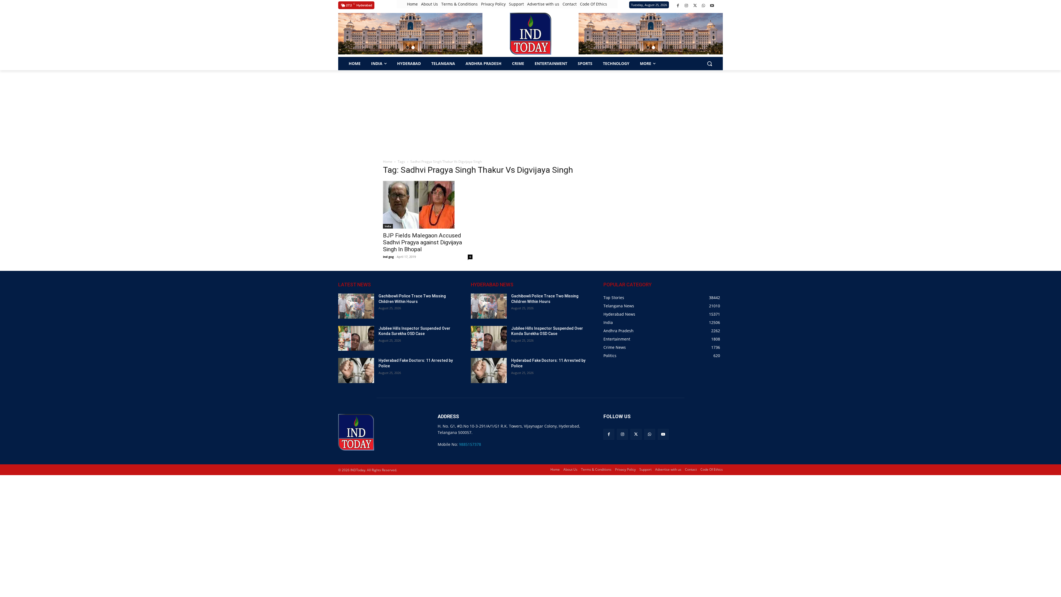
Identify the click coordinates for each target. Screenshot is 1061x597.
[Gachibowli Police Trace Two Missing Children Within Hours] (356, 306)
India (388, 226)
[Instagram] (686, 6)
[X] (695, 6)
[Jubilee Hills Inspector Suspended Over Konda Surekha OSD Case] (356, 338)
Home (387, 161)
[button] (407, 47)
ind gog (388, 257)
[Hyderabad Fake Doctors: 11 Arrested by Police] (356, 370)
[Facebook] (678, 6)
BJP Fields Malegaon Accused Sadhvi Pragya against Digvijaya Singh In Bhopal (422, 242)
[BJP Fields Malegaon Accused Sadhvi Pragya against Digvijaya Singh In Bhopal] (427, 204)
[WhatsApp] (704, 6)
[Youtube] (712, 6)
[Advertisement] (530, 111)
